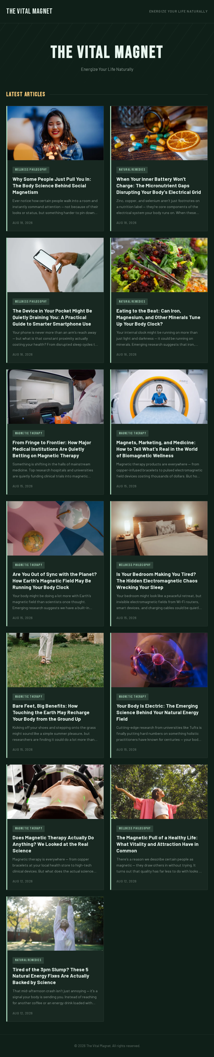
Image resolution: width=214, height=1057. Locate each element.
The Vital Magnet (29, 11)
